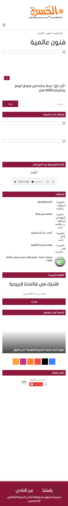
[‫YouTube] (37, 361)
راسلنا (47, 490)
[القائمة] (4, 25)
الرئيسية (58, 33)
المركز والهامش (44, 202)
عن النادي (24, 490)
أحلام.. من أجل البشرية (41, 233)
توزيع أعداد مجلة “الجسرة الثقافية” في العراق (39, 350)
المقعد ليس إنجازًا (44, 214)
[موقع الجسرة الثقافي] (46, 11)
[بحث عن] (64, 25)
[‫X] (45, 361)
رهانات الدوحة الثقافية (41, 245)
